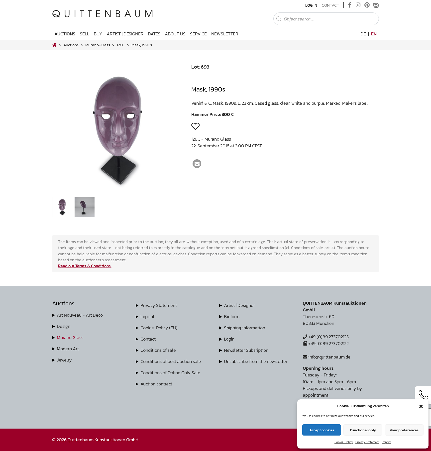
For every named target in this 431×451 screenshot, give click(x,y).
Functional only (363, 430)
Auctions (64, 33)
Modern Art (68, 348)
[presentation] (63, 130)
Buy (98, 33)
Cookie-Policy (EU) (159, 327)
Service (198, 33)
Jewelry (64, 360)
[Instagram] (358, 5)
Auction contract (156, 383)
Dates (154, 33)
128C (121, 45)
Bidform (231, 316)
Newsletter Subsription (246, 350)
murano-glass (97, 45)
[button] (421, 405)
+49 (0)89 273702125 (328, 336)
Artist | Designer (125, 33)
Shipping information (244, 327)
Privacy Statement (367, 442)
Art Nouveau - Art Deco (80, 315)
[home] (54, 45)
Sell (84, 33)
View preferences (404, 430)
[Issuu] (376, 5)
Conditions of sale (158, 350)
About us (175, 33)
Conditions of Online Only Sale (170, 372)
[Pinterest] (367, 5)
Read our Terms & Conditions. (84, 266)
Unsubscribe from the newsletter (255, 361)
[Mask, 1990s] (118, 193)
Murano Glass (70, 337)
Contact (330, 5)
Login (229, 339)
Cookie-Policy (343, 442)
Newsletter (224, 33)
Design (63, 326)
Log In (311, 5)
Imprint (386, 442)
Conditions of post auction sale (170, 361)
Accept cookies (321, 430)
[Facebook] (350, 5)
